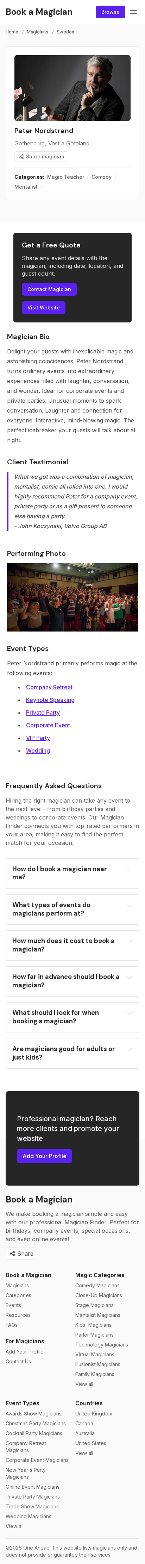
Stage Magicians (94, 1305)
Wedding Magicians (28, 1516)
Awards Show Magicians (34, 1414)
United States (90, 1443)
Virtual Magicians (94, 1354)
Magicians (37, 31)
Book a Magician (28, 1275)
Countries (89, 1403)
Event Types (22, 1403)
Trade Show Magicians (32, 1506)
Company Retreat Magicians (26, 1446)
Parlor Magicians (94, 1335)
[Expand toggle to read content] (128, 869)
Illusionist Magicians (97, 1364)
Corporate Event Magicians (37, 1460)
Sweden (65, 31)
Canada (84, 1423)
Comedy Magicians (97, 1285)
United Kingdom (93, 1414)
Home (12, 31)
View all (84, 1384)
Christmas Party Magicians (36, 1423)
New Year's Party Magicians (26, 1473)
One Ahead (36, 1548)
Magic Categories (100, 1275)
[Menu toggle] (133, 12)
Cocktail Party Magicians (34, 1433)
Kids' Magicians (93, 1325)
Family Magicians (94, 1374)
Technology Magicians (101, 1345)
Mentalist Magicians (97, 1315)
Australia (85, 1433)
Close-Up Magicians (98, 1295)
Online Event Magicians (32, 1487)
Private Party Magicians (33, 1497)
